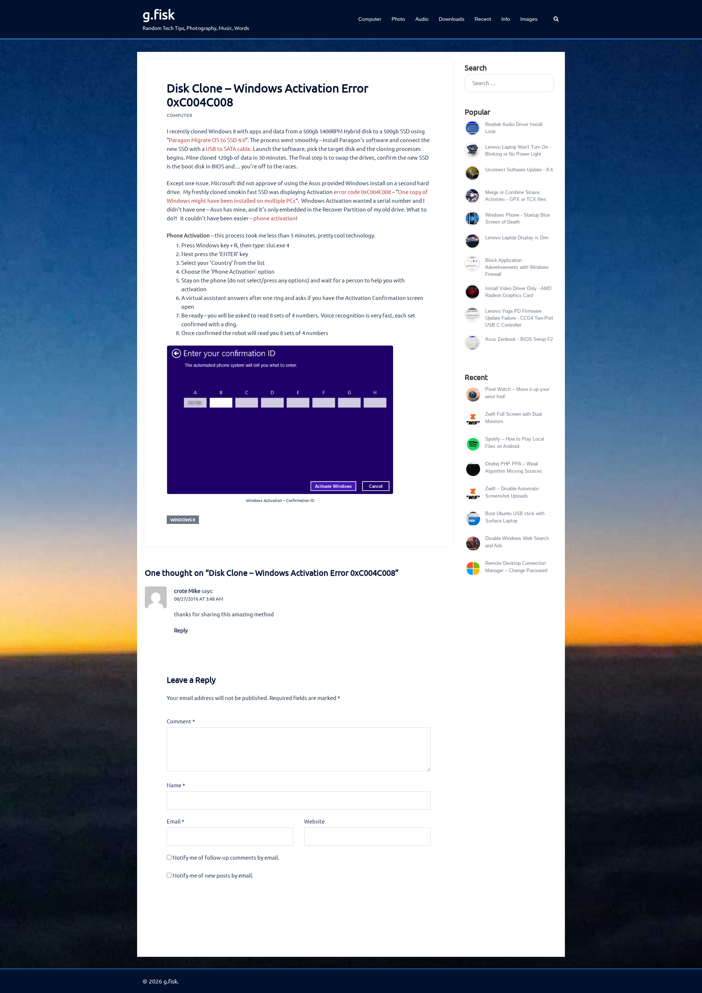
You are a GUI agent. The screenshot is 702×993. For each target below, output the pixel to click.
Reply (181, 630)
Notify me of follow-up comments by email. (226, 857)
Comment (181, 721)
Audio (422, 19)
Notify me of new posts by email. (213, 875)
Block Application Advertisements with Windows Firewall (517, 267)
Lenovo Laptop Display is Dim (516, 237)
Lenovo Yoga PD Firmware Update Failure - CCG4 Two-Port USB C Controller (519, 318)
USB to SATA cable (228, 148)
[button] (556, 19)
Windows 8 (182, 519)
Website (314, 821)
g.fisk (159, 14)
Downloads (451, 19)
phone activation (274, 217)
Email (175, 821)
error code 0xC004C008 (362, 191)
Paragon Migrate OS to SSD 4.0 (207, 139)
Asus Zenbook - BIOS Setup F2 (519, 339)
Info (505, 19)
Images (528, 19)
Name (176, 784)
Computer (369, 19)
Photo (398, 19)
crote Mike (187, 590)
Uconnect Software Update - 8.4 (519, 169)
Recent (483, 19)
